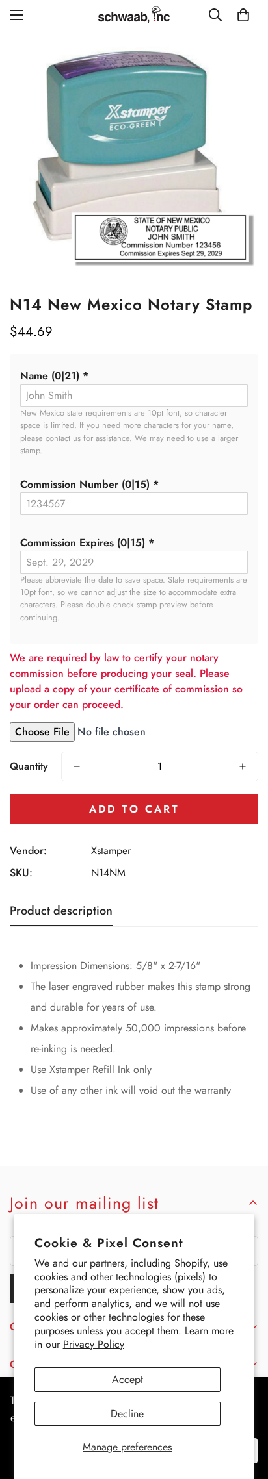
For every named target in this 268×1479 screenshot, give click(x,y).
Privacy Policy (93, 1344)
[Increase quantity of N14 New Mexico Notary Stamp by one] (243, 766)
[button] (134, 376)
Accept (127, 1379)
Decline (127, 1413)
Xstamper (111, 850)
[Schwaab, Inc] (134, 15)
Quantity (29, 766)
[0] (243, 15)
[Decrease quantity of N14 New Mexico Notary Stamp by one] (77, 766)
